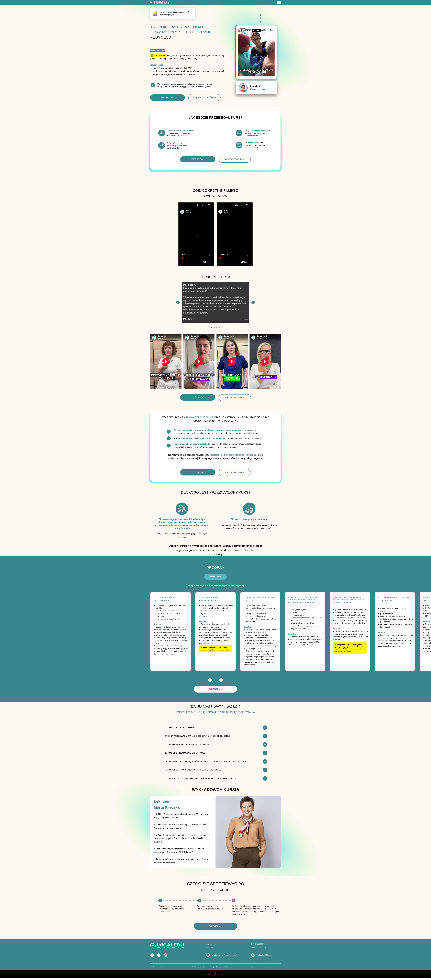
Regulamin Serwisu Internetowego (263, 967)
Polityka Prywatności (158, 967)
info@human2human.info (223, 955)
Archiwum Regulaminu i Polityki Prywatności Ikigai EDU (212, 967)
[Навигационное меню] (279, 2)
